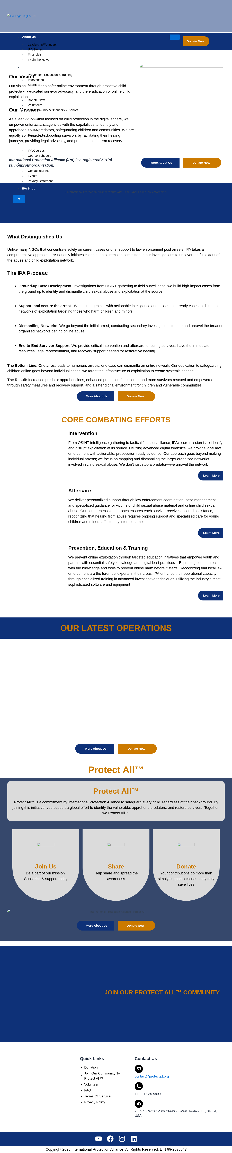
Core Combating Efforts (39, 67)
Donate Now (36, 100)
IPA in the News (38, 59)
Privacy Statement (40, 181)
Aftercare (34, 85)
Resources (30, 117)
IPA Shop (28, 188)
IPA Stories (35, 49)
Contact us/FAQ (38, 171)
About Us (29, 37)
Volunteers (35, 105)
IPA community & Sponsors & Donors (53, 110)
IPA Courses (31, 143)
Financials (35, 54)
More (25, 163)
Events (32, 176)
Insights (33, 130)
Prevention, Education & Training (50, 74)
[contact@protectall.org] (139, 1069)
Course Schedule (39, 155)
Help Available (37, 125)
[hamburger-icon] (175, 37)
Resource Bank (38, 135)
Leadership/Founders (42, 44)
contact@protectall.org (152, 1076)
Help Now (29, 92)
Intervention (36, 80)
